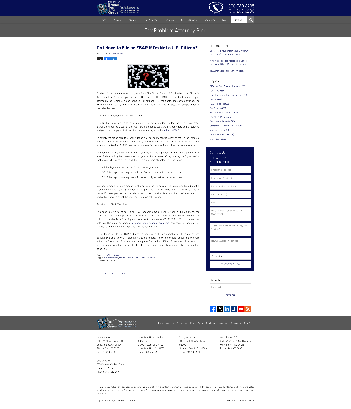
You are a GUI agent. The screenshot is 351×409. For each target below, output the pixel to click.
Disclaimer (211, 323)
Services (170, 19)
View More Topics (218, 138)
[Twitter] (220, 309)
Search (230, 295)
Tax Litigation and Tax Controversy (228, 95)
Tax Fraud (217, 90)
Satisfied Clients (189, 19)
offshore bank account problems (150, 222)
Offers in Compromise (222, 134)
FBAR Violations (112, 255)
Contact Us (239, 19)
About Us (133, 19)
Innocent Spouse (219, 130)
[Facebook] (213, 309)
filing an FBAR (171, 130)
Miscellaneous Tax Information (226, 112)
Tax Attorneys (151, 19)
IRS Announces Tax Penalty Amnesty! (227, 70)
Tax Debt (216, 99)
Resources (182, 323)
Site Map (223, 323)
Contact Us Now (230, 264)
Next (123, 272)
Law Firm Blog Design (240, 400)
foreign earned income (128, 257)
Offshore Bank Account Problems (228, 86)
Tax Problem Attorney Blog (118, 8)
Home (103, 19)
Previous (102, 272)
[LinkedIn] (227, 309)
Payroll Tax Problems (221, 117)
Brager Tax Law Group (124, 400)
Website (117, 19)
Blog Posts (249, 323)
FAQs (224, 19)
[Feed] (247, 309)
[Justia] (234, 309)
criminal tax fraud (111, 257)
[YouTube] (241, 309)
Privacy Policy (196, 323)
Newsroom (209, 19)
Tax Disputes (218, 108)
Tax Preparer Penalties (222, 121)
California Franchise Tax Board (226, 125)
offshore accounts (149, 257)
